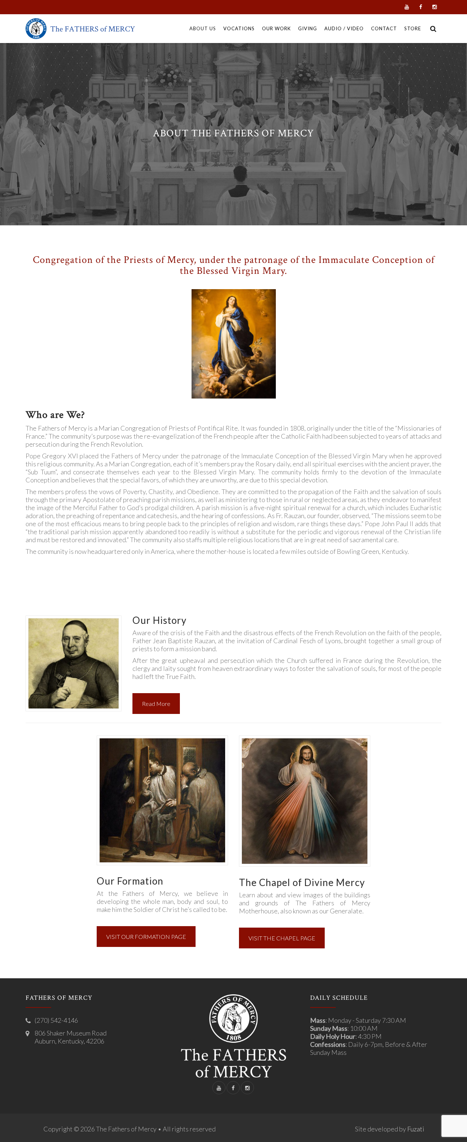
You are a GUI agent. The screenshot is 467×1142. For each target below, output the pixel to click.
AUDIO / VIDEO (344, 28)
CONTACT (384, 28)
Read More (156, 703)
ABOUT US (202, 28)
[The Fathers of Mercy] (80, 28)
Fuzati (415, 1129)
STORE (412, 28)
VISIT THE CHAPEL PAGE (281, 938)
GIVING (307, 28)
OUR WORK (276, 28)
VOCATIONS (239, 28)
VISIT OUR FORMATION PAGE (146, 936)
